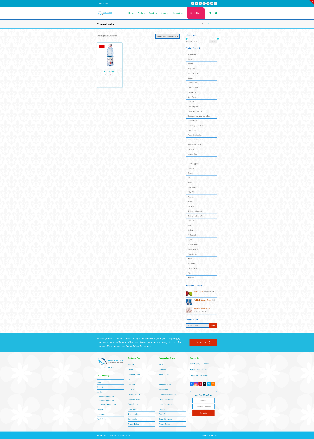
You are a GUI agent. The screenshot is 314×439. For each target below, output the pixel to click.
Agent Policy (133, 404)
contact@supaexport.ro (199, 375)
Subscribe (203, 413)
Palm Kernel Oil (193, 187)
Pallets (190, 183)
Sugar (190, 240)
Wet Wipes (191, 263)
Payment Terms (134, 394)
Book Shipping (133, 389)
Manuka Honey (193, 154)
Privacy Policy (133, 424)
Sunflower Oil (193, 244)
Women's (191, 278)
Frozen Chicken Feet (195, 135)
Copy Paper (192, 97)
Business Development (107, 404)
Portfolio (162, 409)
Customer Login (134, 374)
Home (204, 24)
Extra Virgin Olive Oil (195, 126)
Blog (161, 379)
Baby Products (193, 73)
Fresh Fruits (192, 130)
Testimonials (132, 414)
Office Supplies (193, 164)
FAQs (161, 364)
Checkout (131, 384)
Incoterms (132, 409)
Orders (130, 370)
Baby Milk (191, 68)
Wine (189, 273)
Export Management (106, 400)
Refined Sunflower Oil (195, 211)
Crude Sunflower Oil (195, 111)
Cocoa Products (193, 87)
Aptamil (190, 64)
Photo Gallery (164, 374)
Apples (190, 59)
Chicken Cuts (192, 83)
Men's (190, 159)
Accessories (192, 54)
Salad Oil (191, 221)
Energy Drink (192, 121)
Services (100, 392)
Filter (213, 42)
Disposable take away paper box (199, 116)
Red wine (191, 206)
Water (190, 259)
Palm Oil (191, 192)
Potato (190, 202)
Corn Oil (191, 102)
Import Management (106, 396)
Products (100, 387)
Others (190, 178)
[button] (210, 13)
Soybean (191, 230)
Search (213, 325)
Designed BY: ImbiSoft (209, 435)
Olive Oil (191, 168)
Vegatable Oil (192, 254)
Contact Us (101, 414)
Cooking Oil (192, 92)
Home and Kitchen (194, 145)
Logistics (191, 149)
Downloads (132, 419)
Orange (190, 173)
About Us (100, 409)
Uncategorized (193, 249)
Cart (129, 379)
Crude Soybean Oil (194, 107)
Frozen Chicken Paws (195, 140)
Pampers (191, 197)
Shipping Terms (134, 399)
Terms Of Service (165, 419)
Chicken (190, 78)
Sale (189, 225)
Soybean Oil (192, 235)
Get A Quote (201, 342)
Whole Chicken (193, 268)
